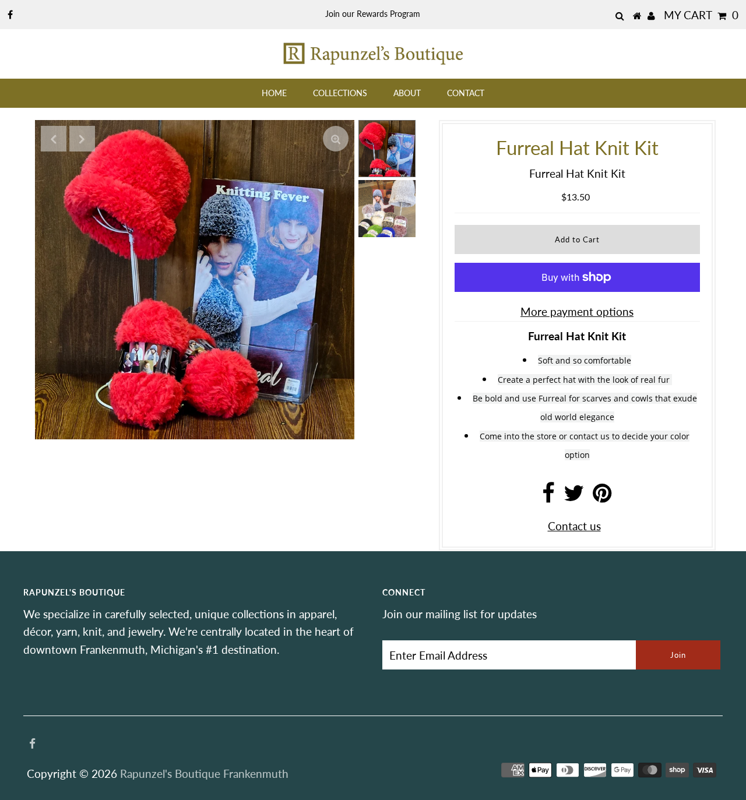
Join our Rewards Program (372, 14)
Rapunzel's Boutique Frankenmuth (204, 773)
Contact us (574, 526)
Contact (465, 93)
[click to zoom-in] (336, 138)
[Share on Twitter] (574, 496)
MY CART (701, 15)
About (407, 93)
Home (274, 93)
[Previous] (53, 138)
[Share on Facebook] (548, 496)
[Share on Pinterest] (602, 496)
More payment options (577, 311)
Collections (340, 93)
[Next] (82, 138)
